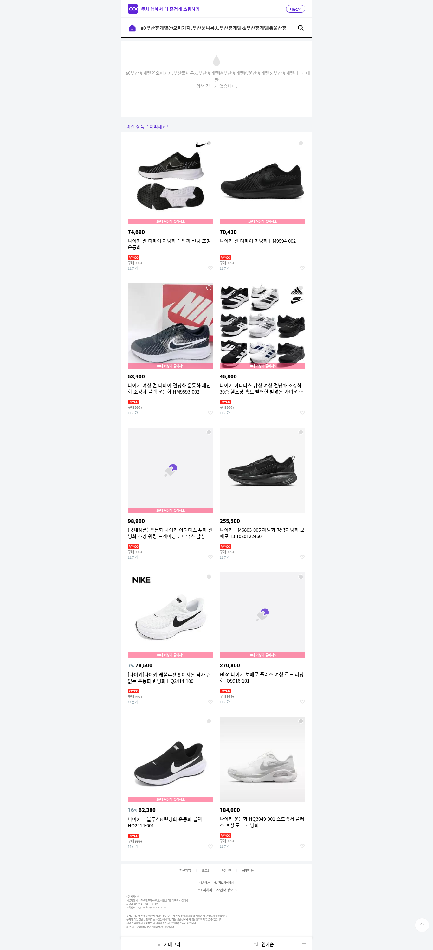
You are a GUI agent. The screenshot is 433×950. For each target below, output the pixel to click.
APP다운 (248, 870)
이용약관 (204, 883)
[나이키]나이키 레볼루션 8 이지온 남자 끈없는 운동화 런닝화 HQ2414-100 (208, 576)
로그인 (206, 870)
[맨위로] (422, 925)
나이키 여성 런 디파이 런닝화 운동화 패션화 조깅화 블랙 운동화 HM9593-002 (208, 287)
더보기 (304, 943)
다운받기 (295, 9)
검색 (301, 28)
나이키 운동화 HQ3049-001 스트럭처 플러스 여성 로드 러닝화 (300, 721)
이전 (132, 28)
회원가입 (185, 870)
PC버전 (226, 870)
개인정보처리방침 (223, 883)
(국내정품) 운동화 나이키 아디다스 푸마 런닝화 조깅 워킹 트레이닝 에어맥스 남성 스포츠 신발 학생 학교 (208, 432)
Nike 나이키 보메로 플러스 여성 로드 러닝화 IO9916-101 (300, 576)
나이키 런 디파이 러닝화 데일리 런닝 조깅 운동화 (208, 143)
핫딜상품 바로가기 (170, 211)
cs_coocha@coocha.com (151, 907)
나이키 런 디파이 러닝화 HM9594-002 (300, 143)
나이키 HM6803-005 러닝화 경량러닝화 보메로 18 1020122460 (300, 432)
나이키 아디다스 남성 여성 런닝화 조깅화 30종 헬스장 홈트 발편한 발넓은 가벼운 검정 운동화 (300, 287)
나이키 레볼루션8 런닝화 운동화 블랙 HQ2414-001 (208, 721)
